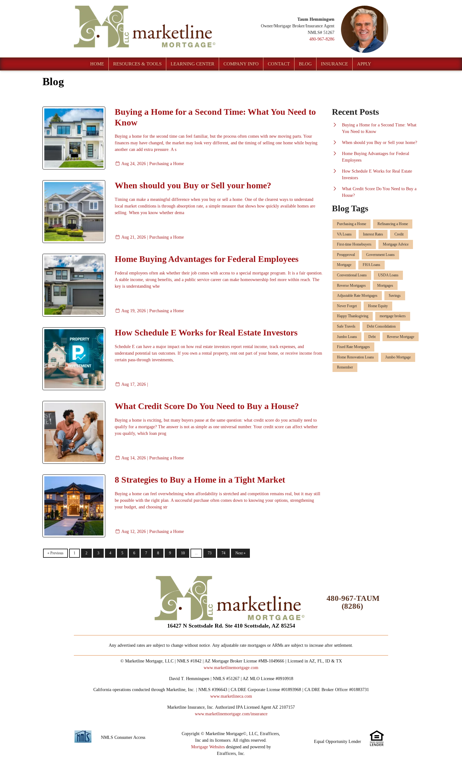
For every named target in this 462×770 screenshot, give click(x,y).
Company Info (241, 63)
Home (97, 63)
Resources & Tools (137, 63)
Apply (364, 63)
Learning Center (192, 63)
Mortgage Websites (208, 747)
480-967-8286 (321, 39)
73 (210, 553)
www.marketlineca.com (231, 696)
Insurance (334, 63)
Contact (279, 63)
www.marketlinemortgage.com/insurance (231, 714)
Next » (240, 553)
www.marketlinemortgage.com (231, 667)
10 (183, 553)
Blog (305, 63)
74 (223, 553)
